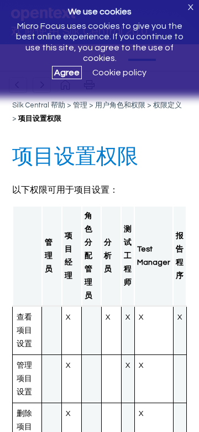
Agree (67, 72)
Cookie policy (119, 72)
